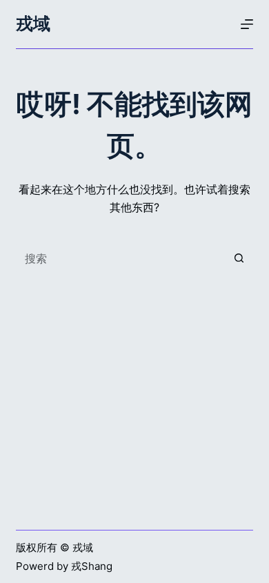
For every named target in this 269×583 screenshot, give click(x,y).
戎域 (33, 23)
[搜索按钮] (239, 258)
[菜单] (247, 24)
